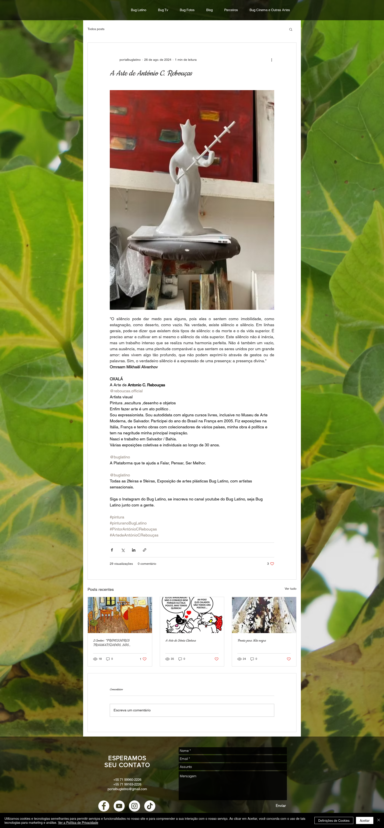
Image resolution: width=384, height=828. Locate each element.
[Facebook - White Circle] (103, 806)
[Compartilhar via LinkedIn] (134, 550)
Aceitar (365, 820)
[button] (291, 29)
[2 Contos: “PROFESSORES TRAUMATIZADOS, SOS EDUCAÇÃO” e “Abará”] (120, 615)
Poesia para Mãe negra (251, 640)
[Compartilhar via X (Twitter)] (123, 550)
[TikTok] (149, 806)
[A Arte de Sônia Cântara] (192, 615)
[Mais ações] (271, 59)
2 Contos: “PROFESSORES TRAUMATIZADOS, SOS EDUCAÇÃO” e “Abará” (111, 642)
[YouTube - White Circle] (119, 806)
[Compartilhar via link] (144, 550)
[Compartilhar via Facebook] (112, 550)
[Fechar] (378, 820)
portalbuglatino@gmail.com (127, 789)
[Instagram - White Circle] (134, 806)
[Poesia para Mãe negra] (264, 615)
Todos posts (96, 29)
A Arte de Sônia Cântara (180, 640)
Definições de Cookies (334, 820)
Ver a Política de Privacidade (78, 822)
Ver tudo (290, 588)
